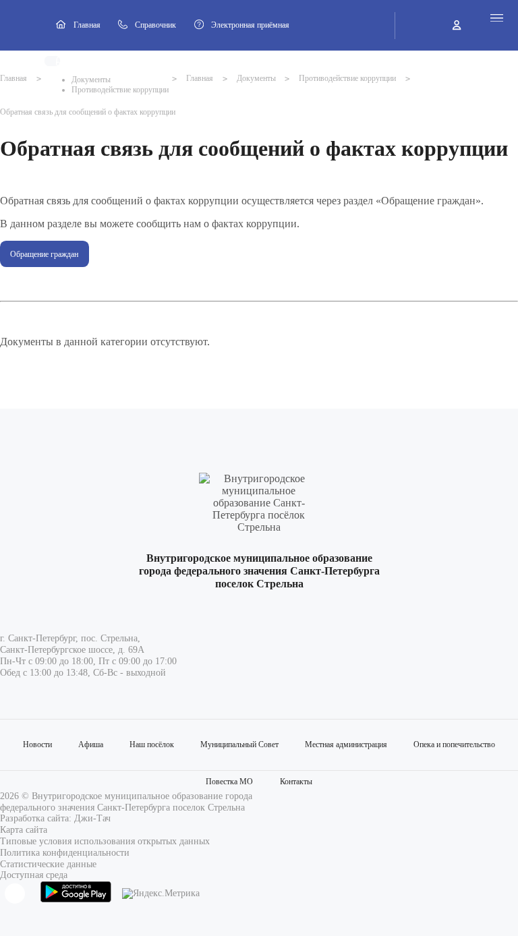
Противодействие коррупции (120, 89)
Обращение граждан (44, 254)
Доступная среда (33, 875)
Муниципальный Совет (239, 744)
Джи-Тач (92, 818)
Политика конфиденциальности (65, 853)
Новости (37, 744)
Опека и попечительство (454, 744)
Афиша (90, 744)
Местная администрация (346, 744)
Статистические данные (48, 864)
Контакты (296, 781)
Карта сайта (23, 830)
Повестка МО (229, 781)
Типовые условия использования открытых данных (105, 841)
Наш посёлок (152, 744)
